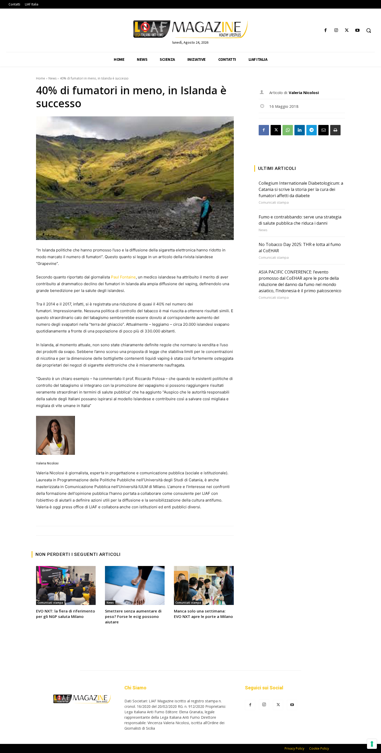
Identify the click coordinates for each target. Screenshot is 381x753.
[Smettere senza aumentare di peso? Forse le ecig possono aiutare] (135, 585)
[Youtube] (357, 30)
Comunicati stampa (50, 602)
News (52, 78)
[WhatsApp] (288, 130)
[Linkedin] (299, 130)
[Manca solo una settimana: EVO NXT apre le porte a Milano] (204, 585)
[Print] (335, 130)
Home (40, 78)
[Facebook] (325, 30)
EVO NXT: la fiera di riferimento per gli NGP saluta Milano (65, 613)
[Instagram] (336, 30)
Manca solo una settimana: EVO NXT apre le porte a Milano (203, 613)
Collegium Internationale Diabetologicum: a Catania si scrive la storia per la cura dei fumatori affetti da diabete (301, 189)
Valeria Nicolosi (47, 463)
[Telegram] (311, 130)
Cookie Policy (319, 748)
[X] (346, 30)
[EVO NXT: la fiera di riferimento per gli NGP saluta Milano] (66, 585)
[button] (368, 30)
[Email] (323, 130)
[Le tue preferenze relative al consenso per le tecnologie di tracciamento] (372, 744)
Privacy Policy (294, 748)
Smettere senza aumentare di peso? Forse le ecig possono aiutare (133, 616)
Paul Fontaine (123, 277)
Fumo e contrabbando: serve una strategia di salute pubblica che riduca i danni (300, 220)
